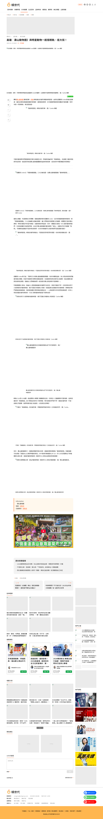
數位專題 (56, 10)
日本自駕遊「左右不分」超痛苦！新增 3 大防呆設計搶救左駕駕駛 (62, 701)
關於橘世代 (17, 798)
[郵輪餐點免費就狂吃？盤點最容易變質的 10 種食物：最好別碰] (17, 691)
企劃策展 (63, 10)
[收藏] (8, 115)
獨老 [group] (33, 15)
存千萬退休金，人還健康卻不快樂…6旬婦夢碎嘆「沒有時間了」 (89, 661)
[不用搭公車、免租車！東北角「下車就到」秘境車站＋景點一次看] (78, 636)
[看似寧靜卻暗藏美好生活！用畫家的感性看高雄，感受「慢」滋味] (17, 604)
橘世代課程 (17, 801)
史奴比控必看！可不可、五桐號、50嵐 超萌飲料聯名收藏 (39, 635)
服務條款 (44, 811)
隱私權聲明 (54, 811)
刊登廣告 (24, 811)
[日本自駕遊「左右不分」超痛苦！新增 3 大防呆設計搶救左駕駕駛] (62, 691)
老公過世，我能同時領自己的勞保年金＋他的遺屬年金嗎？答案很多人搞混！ (89, 656)
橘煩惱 (44, 10)
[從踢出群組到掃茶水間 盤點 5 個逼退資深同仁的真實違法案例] (78, 652)
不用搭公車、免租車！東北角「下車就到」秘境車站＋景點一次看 (89, 636)
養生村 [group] (9, 15)
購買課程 (80, 4)
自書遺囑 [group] (22, 15)
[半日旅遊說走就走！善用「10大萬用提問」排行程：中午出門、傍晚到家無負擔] (17, 712)
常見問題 (37, 803)
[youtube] (90, 4)
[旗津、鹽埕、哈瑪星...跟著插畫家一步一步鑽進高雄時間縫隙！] (17, 625)
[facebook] (84, 4)
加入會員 (16, 803)
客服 (32, 811)
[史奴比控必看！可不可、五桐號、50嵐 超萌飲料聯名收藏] (39, 625)
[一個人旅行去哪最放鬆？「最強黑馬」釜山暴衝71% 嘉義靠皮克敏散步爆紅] (62, 712)
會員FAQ (24, 801)
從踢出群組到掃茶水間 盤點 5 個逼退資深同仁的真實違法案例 (88, 651)
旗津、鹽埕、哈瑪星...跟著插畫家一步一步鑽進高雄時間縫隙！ (17, 635)
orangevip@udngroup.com (21, 796)
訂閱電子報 (30, 803)
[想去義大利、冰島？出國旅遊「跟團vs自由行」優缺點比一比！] (39, 691)
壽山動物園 (23, 578)
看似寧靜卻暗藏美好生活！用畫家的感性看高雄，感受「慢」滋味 (17, 614)
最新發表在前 (68, 777)
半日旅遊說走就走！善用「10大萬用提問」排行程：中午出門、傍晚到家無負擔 (17, 722)
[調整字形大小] (8, 119)
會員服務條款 (44, 803)
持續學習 (17, 10)
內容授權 (30, 798)
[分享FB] (8, 100)
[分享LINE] (8, 105)
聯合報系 (61, 811)
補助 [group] (28, 15)
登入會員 (23, 803)
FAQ (29, 811)
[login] (92, 4)
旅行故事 (22, 36)
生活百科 (31, 10)
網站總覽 (78, 811)
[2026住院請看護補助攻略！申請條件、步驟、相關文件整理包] (78, 641)
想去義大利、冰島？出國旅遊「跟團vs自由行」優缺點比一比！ (39, 701)
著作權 (48, 811)
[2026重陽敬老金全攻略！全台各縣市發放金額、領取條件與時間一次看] (78, 631)
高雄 (16, 578)
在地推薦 (24, 10)
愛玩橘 (15, 36)
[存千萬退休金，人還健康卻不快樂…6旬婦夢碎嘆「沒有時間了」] (78, 662)
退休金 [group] (15, 15)
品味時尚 (38, 10)
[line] (87, 4)
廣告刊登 (24, 798)
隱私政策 (52, 803)
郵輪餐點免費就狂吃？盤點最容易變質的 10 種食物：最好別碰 (17, 701)
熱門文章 (78, 626)
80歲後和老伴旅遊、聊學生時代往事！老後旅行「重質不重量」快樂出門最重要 (39, 722)
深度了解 (23, 671)
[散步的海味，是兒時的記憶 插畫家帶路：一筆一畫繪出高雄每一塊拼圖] (39, 604)
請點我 (22, 506)
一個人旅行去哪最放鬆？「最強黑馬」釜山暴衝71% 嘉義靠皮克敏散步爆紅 (62, 722)
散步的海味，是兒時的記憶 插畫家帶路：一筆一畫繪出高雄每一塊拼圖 (39, 614)
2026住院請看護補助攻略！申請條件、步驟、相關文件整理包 (89, 641)
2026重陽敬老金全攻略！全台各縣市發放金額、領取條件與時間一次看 (89, 631)
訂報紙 (66, 811)
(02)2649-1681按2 (34, 796)
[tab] (39, 676)
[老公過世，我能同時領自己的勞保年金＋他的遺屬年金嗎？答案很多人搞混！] (78, 657)
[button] (95, 4)
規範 (8, 771)
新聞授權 (37, 811)
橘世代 (8, 36)
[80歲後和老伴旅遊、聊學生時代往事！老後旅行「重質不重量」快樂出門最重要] (39, 712)
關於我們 (72, 811)
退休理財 (10, 10)
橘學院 (50, 10)
